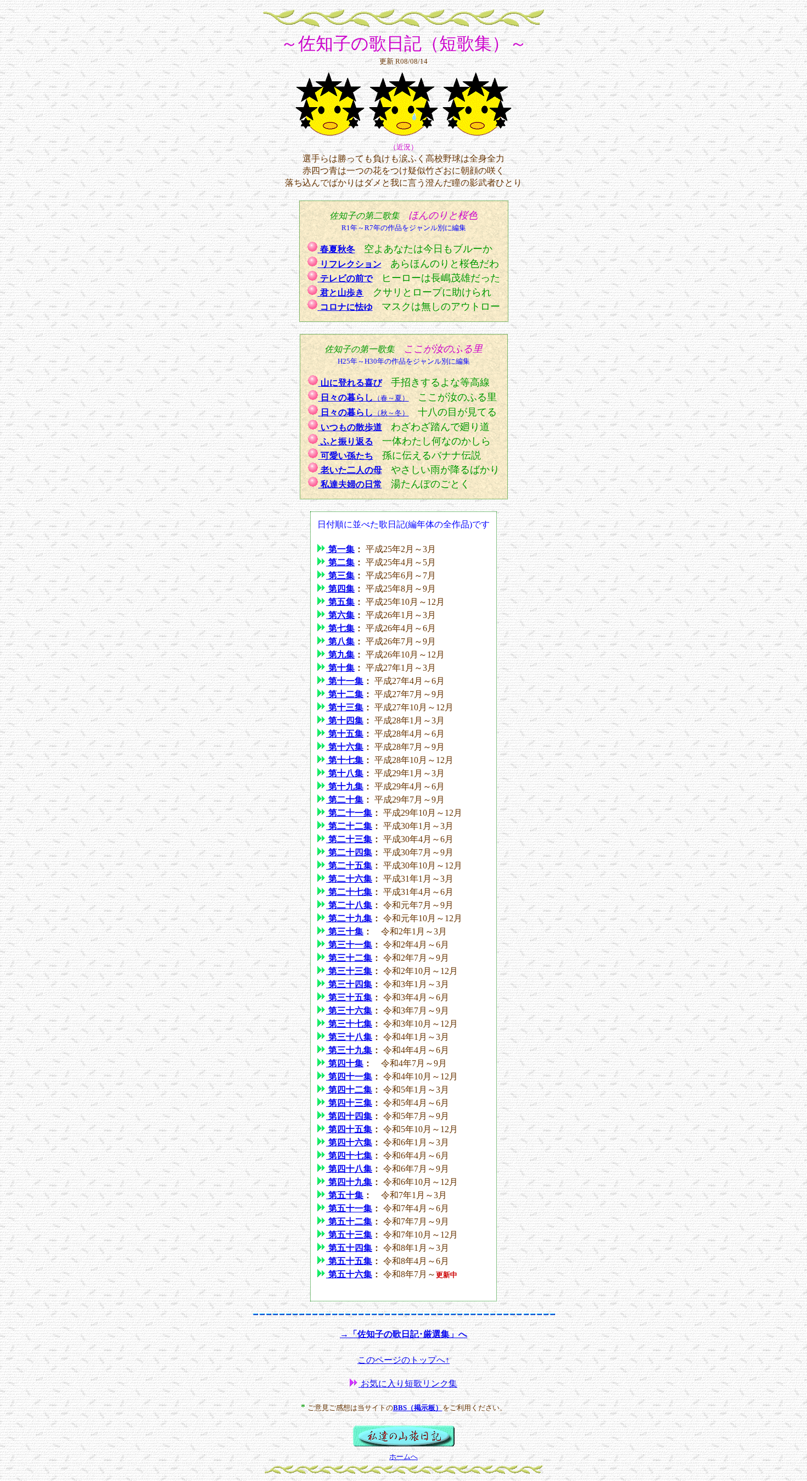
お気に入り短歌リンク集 (407, 1383)
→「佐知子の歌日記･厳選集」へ (403, 1334)
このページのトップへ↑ (403, 1360)
